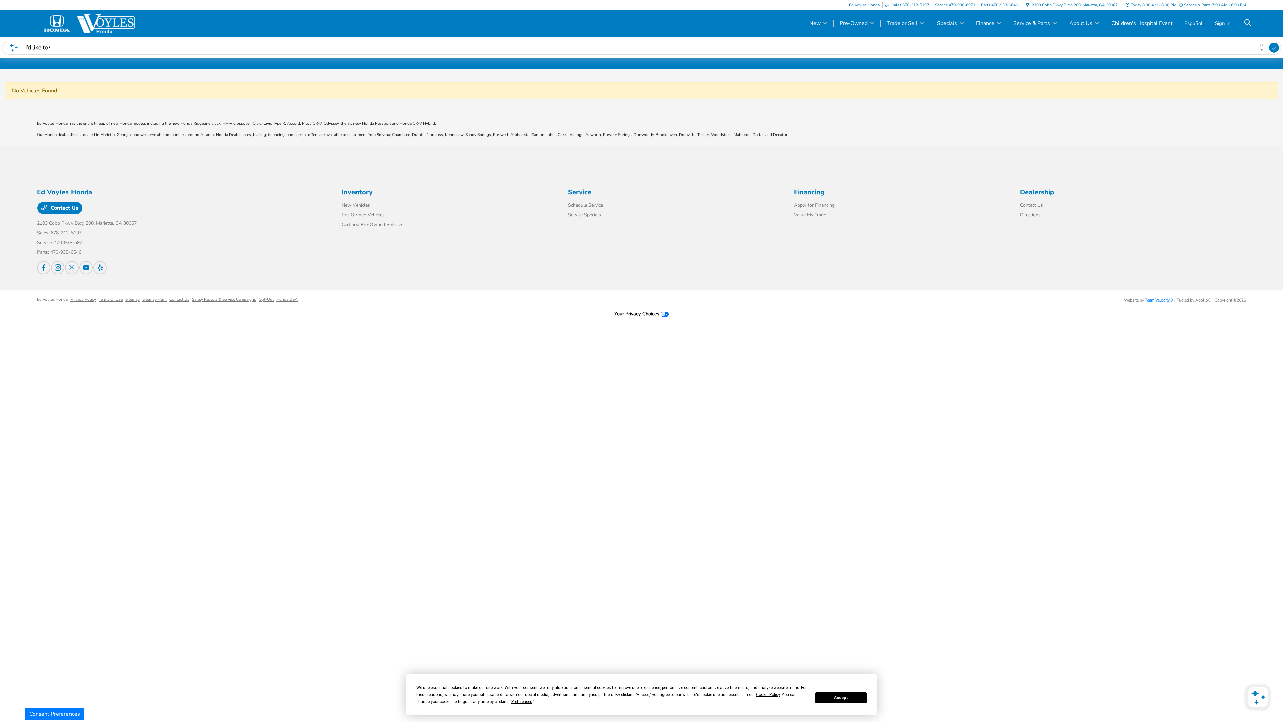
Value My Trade (810, 215)
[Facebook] (43, 267)
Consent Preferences (54, 714)
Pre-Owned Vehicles (363, 215)
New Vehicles (356, 205)
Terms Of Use (111, 299)
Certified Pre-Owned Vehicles (372, 224)
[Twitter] (72, 267)
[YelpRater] (100, 267)
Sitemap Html (154, 299)
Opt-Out (266, 299)
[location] (1027, 5)
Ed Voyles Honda (52, 299)
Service (579, 192)
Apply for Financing (814, 205)
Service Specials (584, 215)
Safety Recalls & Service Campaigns (224, 299)
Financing (809, 192)
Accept (841, 697)
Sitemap (132, 299)
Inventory (357, 192)
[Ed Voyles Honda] (94, 23)
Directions (1030, 215)
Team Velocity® (1159, 300)
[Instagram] (57, 267)
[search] (1247, 23)
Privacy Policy (83, 299)
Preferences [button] (521, 701)
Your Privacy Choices (637, 313)
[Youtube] (86, 267)
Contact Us (63, 208)
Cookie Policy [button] (768, 694)
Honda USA (287, 299)
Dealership (1037, 192)
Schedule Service (585, 205)
